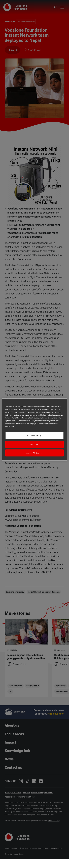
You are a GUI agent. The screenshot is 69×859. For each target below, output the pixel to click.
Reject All (34, 444)
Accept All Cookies (34, 453)
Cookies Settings (34, 435)
